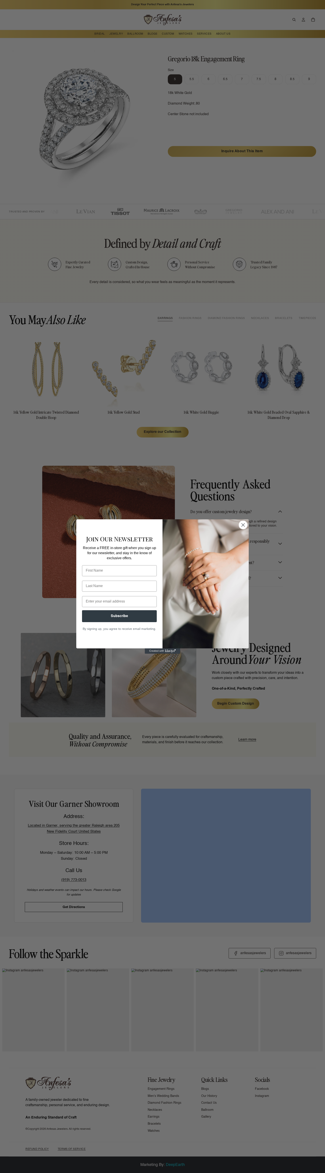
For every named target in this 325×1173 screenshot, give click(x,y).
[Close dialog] (243, 525)
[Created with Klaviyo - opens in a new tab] (162, 651)
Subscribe (119, 616)
